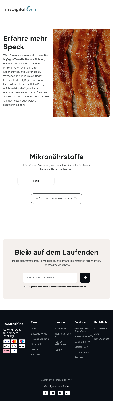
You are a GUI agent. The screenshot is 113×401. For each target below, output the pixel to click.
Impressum (100, 328)
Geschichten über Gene (81, 330)
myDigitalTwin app (63, 335)
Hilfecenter (61, 328)
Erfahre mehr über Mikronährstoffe (56, 198)
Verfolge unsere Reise (56, 386)
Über (34, 328)
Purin (36, 180)
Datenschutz (101, 338)
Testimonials (81, 352)
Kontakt (35, 354)
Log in (59, 349)
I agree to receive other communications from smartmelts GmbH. (58, 286)
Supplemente (82, 341)
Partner (78, 357)
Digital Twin (81, 346)
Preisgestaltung (40, 338)
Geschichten (38, 344)
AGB (96, 333)
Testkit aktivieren (60, 343)
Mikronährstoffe (83, 336)
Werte (34, 349)
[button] (107, 9)
